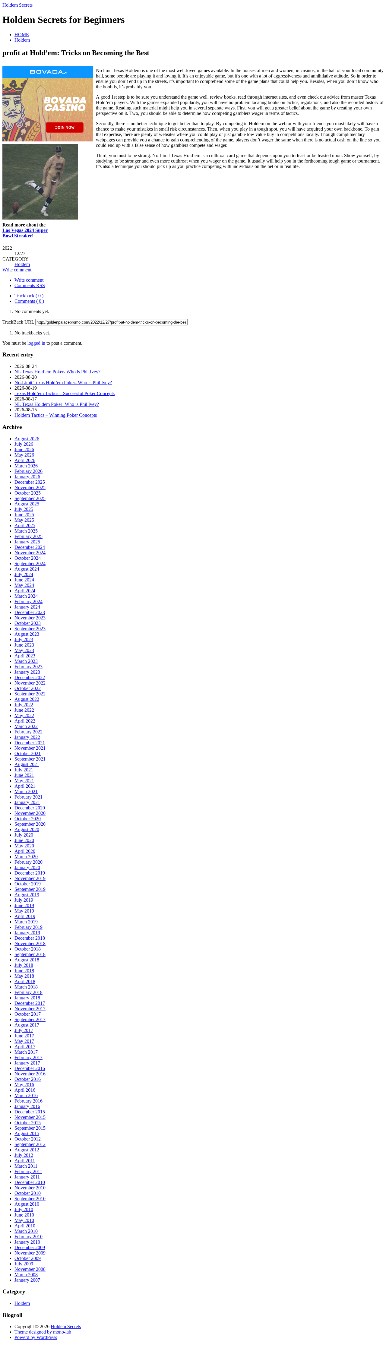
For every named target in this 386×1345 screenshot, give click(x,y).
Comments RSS (29, 285)
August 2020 (26, 829)
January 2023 (27, 672)
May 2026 (24, 454)
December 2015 (29, 1111)
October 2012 (27, 1138)
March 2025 (26, 530)
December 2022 (29, 677)
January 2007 (27, 1280)
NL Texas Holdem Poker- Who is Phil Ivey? (56, 404)
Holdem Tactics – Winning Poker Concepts (55, 415)
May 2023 (24, 650)
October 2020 (27, 818)
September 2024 (30, 563)
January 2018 (27, 997)
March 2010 (26, 1231)
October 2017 (27, 1014)
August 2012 (26, 1149)
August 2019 (26, 894)
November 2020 (30, 813)
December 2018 (29, 938)
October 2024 (27, 558)
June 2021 (24, 775)
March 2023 (26, 661)
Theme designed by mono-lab (42, 1331)
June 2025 (24, 514)
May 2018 (24, 976)
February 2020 (28, 862)
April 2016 (24, 1090)
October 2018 (27, 948)
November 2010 (30, 1187)
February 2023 (28, 666)
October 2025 (27, 492)
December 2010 (29, 1182)
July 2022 (23, 704)
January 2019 (27, 932)
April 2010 (24, 1225)
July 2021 (23, 769)
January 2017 (27, 1062)
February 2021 (28, 796)
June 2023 (24, 644)
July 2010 (23, 1209)
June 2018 (24, 970)
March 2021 (26, 791)
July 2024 (23, 574)
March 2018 (26, 986)
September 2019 (30, 889)
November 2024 (30, 552)
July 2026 (23, 444)
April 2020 (24, 851)
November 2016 (30, 1073)
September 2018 (30, 954)
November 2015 (30, 1117)
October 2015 (27, 1122)
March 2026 (26, 465)
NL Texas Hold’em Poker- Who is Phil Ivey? (57, 371)
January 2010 (27, 1242)
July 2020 (23, 834)
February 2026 (28, 471)
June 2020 (24, 840)
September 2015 (30, 1128)
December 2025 (29, 482)
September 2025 (30, 498)
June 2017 (24, 1035)
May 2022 (24, 715)
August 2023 (26, 634)
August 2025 (26, 503)
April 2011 (24, 1160)
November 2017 (30, 1008)
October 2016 (27, 1079)
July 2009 (23, 1263)
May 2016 (24, 1084)
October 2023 (27, 623)
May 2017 (24, 1041)
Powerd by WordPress (35, 1337)
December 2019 (29, 872)
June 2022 (24, 710)
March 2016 (26, 1095)
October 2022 (27, 688)
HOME (21, 34)
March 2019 (26, 921)
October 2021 (27, 753)
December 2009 (29, 1247)
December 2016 (29, 1068)
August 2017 (26, 1024)
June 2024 (24, 579)
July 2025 (23, 509)
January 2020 (27, 867)
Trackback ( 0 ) (28, 295)
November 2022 (30, 682)
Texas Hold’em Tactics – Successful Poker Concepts (64, 393)
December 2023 (29, 612)
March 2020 (26, 856)
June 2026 (24, 449)
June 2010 (24, 1214)
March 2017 (26, 1052)
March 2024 (26, 596)
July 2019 (23, 900)
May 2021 (24, 780)
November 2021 (30, 748)
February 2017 (28, 1057)
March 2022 (26, 726)
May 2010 (24, 1220)
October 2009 (27, 1258)
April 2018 (24, 981)
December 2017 (29, 1003)
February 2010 (28, 1236)
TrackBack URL (18, 321)
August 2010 (26, 1204)
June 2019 (24, 905)
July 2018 (23, 965)
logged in (36, 343)
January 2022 (27, 737)
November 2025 (30, 487)
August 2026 (26, 438)
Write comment (16, 269)
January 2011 (27, 1176)
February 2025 (28, 536)
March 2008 (26, 1274)
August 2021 (26, 764)
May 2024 (24, 585)
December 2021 (29, 742)
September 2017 (30, 1019)
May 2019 (24, 910)
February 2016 (28, 1100)
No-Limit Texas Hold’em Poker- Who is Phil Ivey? (63, 382)
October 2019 (27, 883)
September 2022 (30, 693)
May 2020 (24, 845)
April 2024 (24, 590)
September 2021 (30, 758)
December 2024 (29, 547)
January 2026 (27, 476)
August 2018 (26, 959)
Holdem (22, 40)
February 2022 (28, 731)
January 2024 (27, 606)
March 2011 (25, 1166)
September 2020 (30, 824)
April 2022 (24, 720)
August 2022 (26, 699)
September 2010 (30, 1198)
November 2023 (30, 617)
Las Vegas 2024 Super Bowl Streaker (25, 233)
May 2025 (24, 520)
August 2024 (26, 568)
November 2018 (30, 943)
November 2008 (30, 1269)
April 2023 (24, 655)
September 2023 (30, 628)
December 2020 (29, 807)
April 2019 (24, 916)
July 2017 (23, 1030)
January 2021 (27, 802)
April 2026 (24, 460)
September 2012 (30, 1144)
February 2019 (28, 927)
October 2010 (27, 1193)
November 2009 (30, 1252)
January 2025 (27, 541)
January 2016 (27, 1106)
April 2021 (24, 786)
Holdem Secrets (17, 5)
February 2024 (28, 601)
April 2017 (24, 1046)
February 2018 (28, 992)
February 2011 (28, 1171)
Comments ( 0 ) (29, 301)
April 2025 (24, 525)
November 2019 (30, 878)
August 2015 (26, 1133)
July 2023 (23, 639)
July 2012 (23, 1155)
